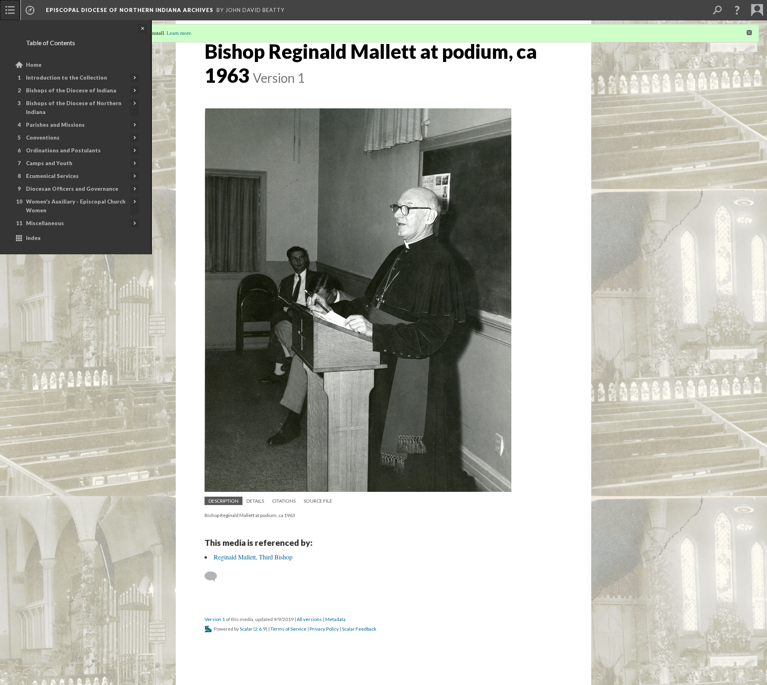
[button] (737, 10)
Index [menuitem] (33, 238)
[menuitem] (10, 10)
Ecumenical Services (52, 176)
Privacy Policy (324, 629)
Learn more (179, 33)
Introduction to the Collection (66, 77)
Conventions (43, 137)
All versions (309, 619)
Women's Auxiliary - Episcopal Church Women (75, 206)
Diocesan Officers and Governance (72, 189)
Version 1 (215, 619)
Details (255, 501)
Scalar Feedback (359, 629)
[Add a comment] (214, 576)
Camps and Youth (49, 163)
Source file (318, 501)
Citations (284, 501)
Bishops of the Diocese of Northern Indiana (73, 107)
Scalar (246, 629)
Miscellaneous (45, 223)
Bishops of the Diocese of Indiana (71, 90)
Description (223, 501)
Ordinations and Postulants (63, 150)
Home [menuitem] (34, 65)
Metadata (335, 619)
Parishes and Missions (55, 125)
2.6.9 (260, 629)
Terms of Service (288, 629)
